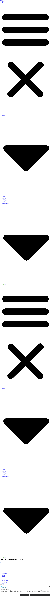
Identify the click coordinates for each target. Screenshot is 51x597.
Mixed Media (5, 200)
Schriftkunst (4, 197)
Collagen (4, 195)
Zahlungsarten (3, 575)
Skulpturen (4, 198)
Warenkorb (3, 2)
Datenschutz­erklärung (4, 582)
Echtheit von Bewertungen (5, 574)
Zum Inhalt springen (2, 0)
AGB (2, 579)
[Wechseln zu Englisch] (4, 284)
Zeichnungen (4, 202)
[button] (25, 54)
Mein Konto (3, 1)
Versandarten (3, 576)
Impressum (3, 577)
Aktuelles (3, 204)
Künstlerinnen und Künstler (5, 203)
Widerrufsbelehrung (4, 573)
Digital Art (4, 196)
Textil (4, 201)
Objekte (4, 199)
